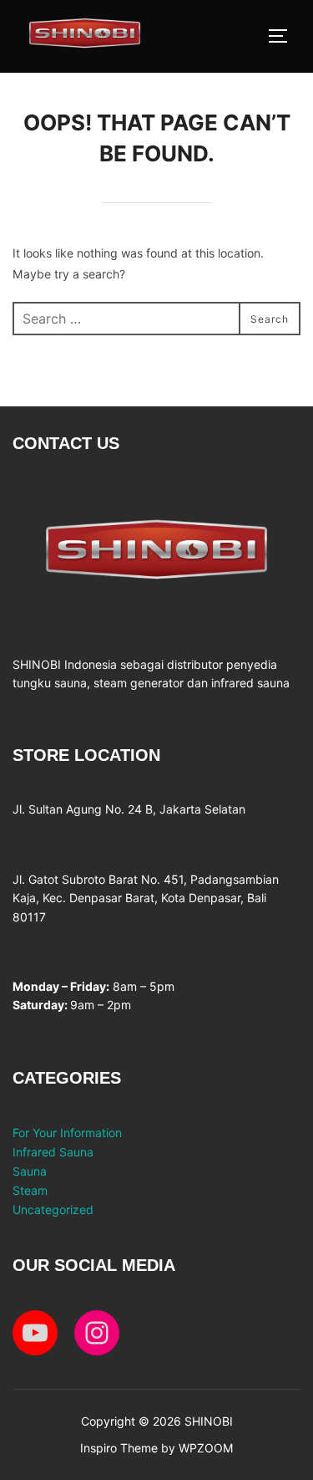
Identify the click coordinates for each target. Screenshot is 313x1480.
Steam (30, 1190)
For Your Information (67, 1132)
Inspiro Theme (119, 1448)
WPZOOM (206, 1448)
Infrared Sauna (53, 1152)
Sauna (30, 1171)
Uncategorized (53, 1209)
